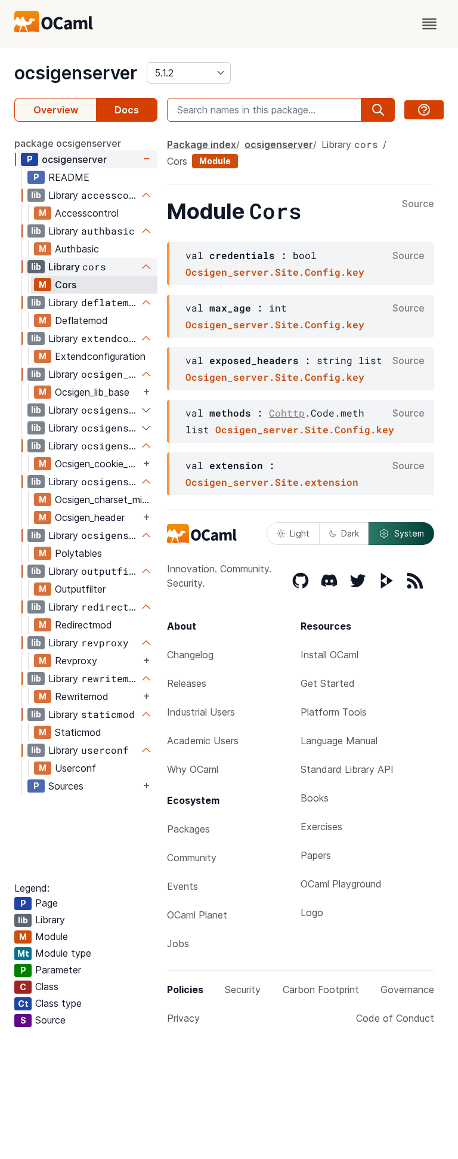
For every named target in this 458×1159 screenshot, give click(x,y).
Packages (188, 829)
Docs (126, 110)
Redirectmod (83, 625)
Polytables (78, 553)
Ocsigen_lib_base (92, 392)
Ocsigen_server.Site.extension (271, 482)
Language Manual (339, 741)
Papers (316, 855)
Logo (312, 912)
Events (182, 886)
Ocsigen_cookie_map (97, 464)
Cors (65, 285)
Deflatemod (81, 320)
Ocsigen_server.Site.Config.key (274, 272)
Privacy (183, 1018)
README (68, 177)
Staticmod (78, 732)
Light (300, 533)
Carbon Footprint (321, 989)
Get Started (328, 683)
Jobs (178, 944)
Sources (65, 786)
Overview (55, 110)
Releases (186, 683)
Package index (201, 144)
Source (418, 204)
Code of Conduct (395, 1018)
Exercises (321, 827)
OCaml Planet (197, 915)
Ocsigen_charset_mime (105, 499)
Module (215, 161)
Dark (350, 533)
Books (315, 798)
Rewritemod (82, 696)
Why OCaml (192, 769)
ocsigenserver (75, 73)
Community (191, 858)
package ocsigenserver (67, 143)
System (409, 533)
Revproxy (76, 661)
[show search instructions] (424, 109)
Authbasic (77, 249)
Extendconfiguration (100, 356)
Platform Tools (334, 712)
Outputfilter (80, 589)
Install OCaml (329, 655)
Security (243, 989)
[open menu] (429, 23)
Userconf (75, 768)
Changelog (190, 655)
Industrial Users (201, 712)
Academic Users (203, 741)
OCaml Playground (341, 884)
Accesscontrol (87, 213)
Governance (407, 989)
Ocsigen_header (90, 517)
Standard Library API (347, 769)
